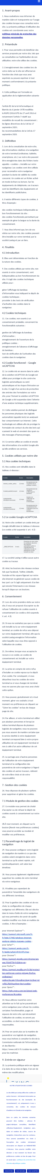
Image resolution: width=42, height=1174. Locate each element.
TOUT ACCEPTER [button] (33, 1171)
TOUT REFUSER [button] (20, 1171)
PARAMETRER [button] (9, 1171)
